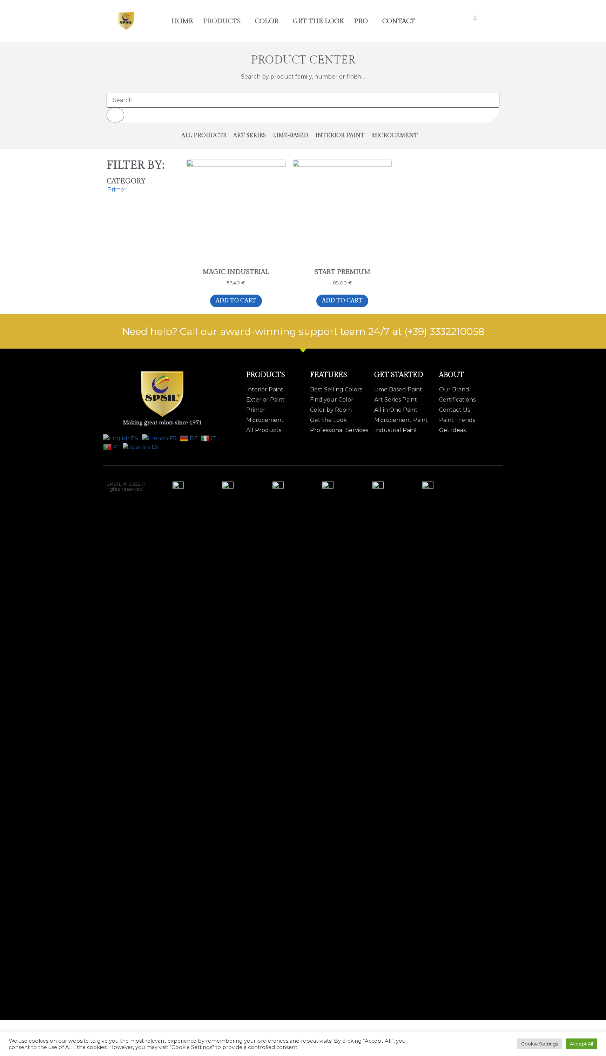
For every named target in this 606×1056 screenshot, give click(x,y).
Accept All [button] (581, 1044)
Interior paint (340, 135)
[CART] (474, 21)
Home (182, 21)
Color (266, 21)
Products (222, 21)
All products (203, 135)
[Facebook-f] (469, 484)
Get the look (318, 21)
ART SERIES (249, 135)
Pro (361, 21)
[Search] (115, 115)
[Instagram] (496, 484)
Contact (398, 21)
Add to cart (236, 300)
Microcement (395, 135)
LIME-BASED (290, 135)
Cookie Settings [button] (539, 1044)
